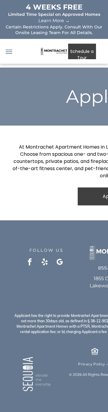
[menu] (9, 52)
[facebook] (30, 262)
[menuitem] (91, 364)
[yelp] (45, 262)
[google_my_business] (60, 262)
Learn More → (54, 20)
